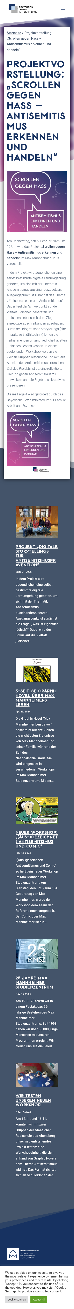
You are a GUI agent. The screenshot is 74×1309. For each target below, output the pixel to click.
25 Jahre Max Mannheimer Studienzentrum (34, 982)
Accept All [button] (39, 1299)
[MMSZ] (37, 1258)
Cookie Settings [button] (17, 1299)
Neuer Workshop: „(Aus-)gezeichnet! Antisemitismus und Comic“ (37, 839)
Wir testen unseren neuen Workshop (33, 1100)
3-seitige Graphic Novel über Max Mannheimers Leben (36, 698)
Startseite (14, 33)
